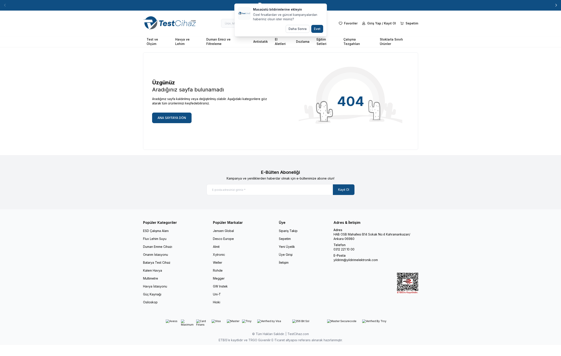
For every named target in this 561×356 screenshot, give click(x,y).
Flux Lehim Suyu (154, 239)
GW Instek (220, 286)
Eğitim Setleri (321, 41)
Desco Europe (223, 239)
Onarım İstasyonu (155, 254)
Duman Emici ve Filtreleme (218, 41)
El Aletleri (280, 41)
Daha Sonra (298, 29)
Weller (217, 262)
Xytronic (219, 254)
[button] (556, 5)
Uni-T (217, 294)
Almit (216, 246)
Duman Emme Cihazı (157, 246)
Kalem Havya (152, 270)
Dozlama (302, 41)
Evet (317, 29)
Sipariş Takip (288, 231)
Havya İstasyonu (155, 286)
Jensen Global (223, 231)
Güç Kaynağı (152, 294)
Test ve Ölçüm (152, 41)
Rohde (218, 270)
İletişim (284, 262)
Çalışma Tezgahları (351, 41)
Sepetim (285, 239)
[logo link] (169, 23)
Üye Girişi (286, 254)
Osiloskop (150, 302)
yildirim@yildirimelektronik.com (356, 260)
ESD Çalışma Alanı (156, 231)
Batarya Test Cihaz (156, 262)
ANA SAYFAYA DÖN (172, 118)
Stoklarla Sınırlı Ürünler (391, 41)
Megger (219, 278)
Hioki (216, 302)
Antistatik (260, 41)
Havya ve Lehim (182, 41)
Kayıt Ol (343, 189)
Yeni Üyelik (287, 246)
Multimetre (150, 278)
